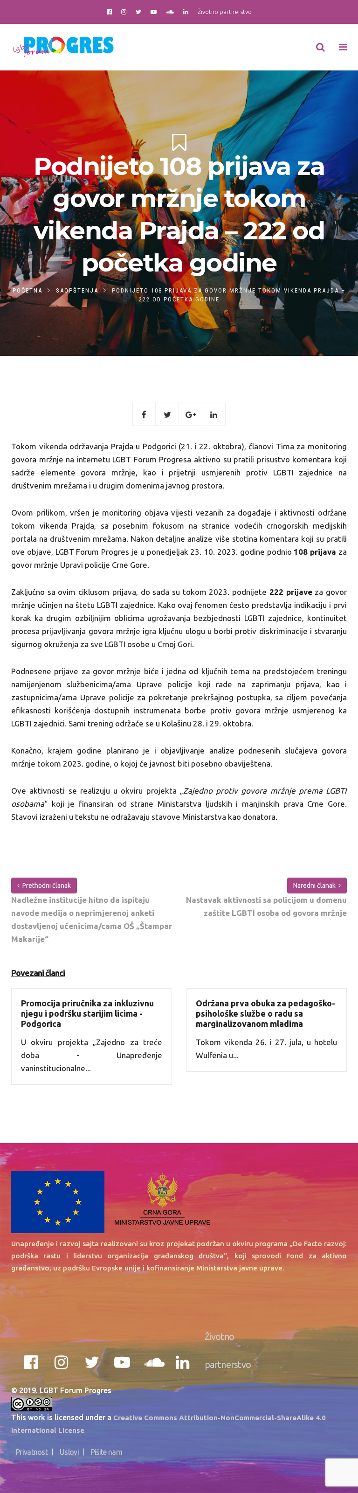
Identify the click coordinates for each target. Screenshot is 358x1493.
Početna (27, 290)
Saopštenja (77, 290)
